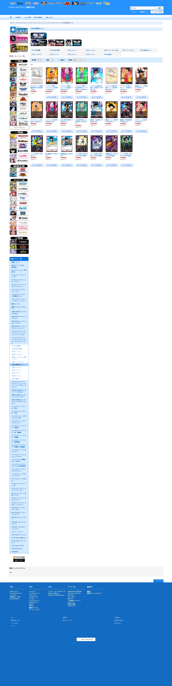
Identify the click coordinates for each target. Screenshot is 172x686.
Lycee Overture (14, 598)
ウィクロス (13, 595)
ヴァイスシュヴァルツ (74, 593)
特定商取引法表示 (118, 620)
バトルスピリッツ (34, 600)
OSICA (31, 604)
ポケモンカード (14, 591)
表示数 (34, 60)
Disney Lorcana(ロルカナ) (56, 595)
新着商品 (65, 617)
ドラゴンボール (33, 597)
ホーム (12, 617)
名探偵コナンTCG (15, 597)
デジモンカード (33, 602)
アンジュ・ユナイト (35, 609)
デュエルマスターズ (15, 593)
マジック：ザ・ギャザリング (56, 591)
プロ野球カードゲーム (74, 600)
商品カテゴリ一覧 (67, 620)
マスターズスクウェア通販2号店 (22, 7)
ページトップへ (159, 580)
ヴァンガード (71, 597)
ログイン (134, 12)
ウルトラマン (33, 595)
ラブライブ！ (71, 606)
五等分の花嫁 (71, 604)
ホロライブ (71, 602)
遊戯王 (89, 591)
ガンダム (31, 598)
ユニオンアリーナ (34, 593)
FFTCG (31, 606)
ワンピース (32, 591)
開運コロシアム (33, 607)
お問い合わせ (117, 623)
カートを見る (14, 623)
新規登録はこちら (144, 12)
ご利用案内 (117, 617)
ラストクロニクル (19, 127)
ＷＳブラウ (71, 595)
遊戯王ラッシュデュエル (94, 593)
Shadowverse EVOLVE (75, 591)
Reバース (70, 598)
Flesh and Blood (53, 593)
